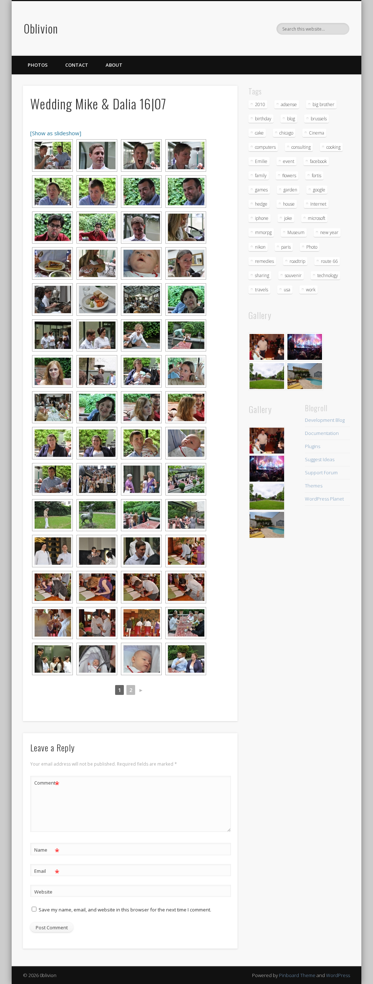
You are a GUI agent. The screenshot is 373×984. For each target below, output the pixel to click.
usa (287, 290)
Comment (46, 783)
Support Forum (321, 472)
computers (265, 147)
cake (259, 133)
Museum (296, 232)
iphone (261, 218)
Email (46, 872)
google (319, 190)
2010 (260, 104)
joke (288, 218)
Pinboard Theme (297, 975)
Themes (313, 485)
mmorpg (263, 232)
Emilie (261, 161)
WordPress (338, 975)
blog (291, 119)
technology (327, 275)
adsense (289, 104)
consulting (301, 147)
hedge (261, 204)
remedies (264, 261)
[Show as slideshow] (55, 133)
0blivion (41, 28)
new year (329, 232)
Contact (76, 65)
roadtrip (297, 261)
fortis (316, 175)
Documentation (322, 433)
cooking (333, 147)
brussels (319, 119)
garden (290, 190)
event (288, 161)
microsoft (316, 218)
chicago (286, 133)
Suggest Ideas (319, 459)
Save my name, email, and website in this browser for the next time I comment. (125, 909)
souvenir (293, 275)
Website (43, 891)
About (114, 65)
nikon (260, 247)
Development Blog (325, 420)
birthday (263, 119)
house (289, 204)
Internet (318, 204)
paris (286, 247)
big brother (323, 104)
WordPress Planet (324, 498)
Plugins (312, 446)
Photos (38, 65)
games (261, 190)
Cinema (316, 133)
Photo (311, 247)
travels (261, 290)
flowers (289, 175)
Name (46, 850)
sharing (262, 275)
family (261, 175)
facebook (318, 161)
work (310, 290)
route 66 (329, 261)
